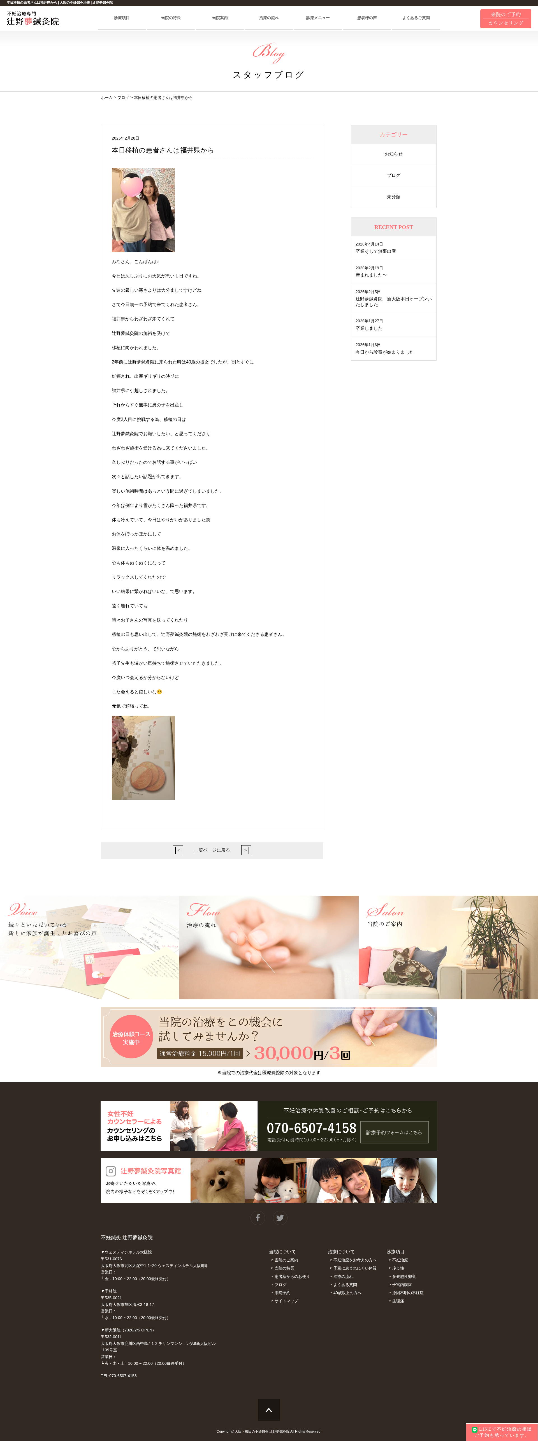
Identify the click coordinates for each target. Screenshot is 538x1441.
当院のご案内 (286, 1260)
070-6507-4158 (123, 1375)
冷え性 (398, 1268)
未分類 (393, 196)
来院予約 (282, 1293)
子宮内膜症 (402, 1284)
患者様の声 (367, 18)
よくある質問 (345, 1284)
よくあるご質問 (416, 18)
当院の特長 (171, 18)
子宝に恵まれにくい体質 (355, 1268)
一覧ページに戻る (212, 850)
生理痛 (398, 1301)
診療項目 (122, 18)
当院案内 (220, 18)
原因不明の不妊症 (408, 1293)
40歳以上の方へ (347, 1293)
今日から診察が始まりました (385, 352)
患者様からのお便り (292, 1276)
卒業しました (369, 328)
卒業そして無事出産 (376, 251)
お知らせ (394, 154)
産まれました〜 (371, 275)
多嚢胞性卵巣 (404, 1276)
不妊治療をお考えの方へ (355, 1260)
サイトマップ (286, 1301)
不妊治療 (400, 1260)
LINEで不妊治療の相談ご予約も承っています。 (503, 1432)
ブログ (393, 175)
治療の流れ (269, 18)
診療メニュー (318, 18)
